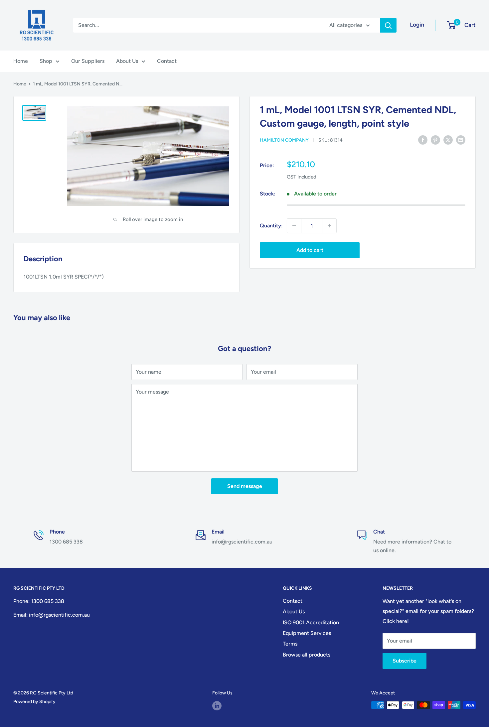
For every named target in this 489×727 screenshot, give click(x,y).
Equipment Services (307, 633)
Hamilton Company (284, 140)
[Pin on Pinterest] (435, 140)
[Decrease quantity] (294, 226)
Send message (244, 486)
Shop (46, 61)
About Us (127, 61)
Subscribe (404, 661)
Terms (290, 644)
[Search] (388, 25)
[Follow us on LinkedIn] (217, 705)
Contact (167, 61)
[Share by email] (460, 140)
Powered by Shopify (34, 701)
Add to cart (309, 250)
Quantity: (271, 225)
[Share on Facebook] (422, 140)
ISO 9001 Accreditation (311, 622)
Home (20, 61)
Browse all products (306, 655)
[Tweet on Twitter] (448, 140)
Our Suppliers (87, 61)
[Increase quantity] (329, 226)
